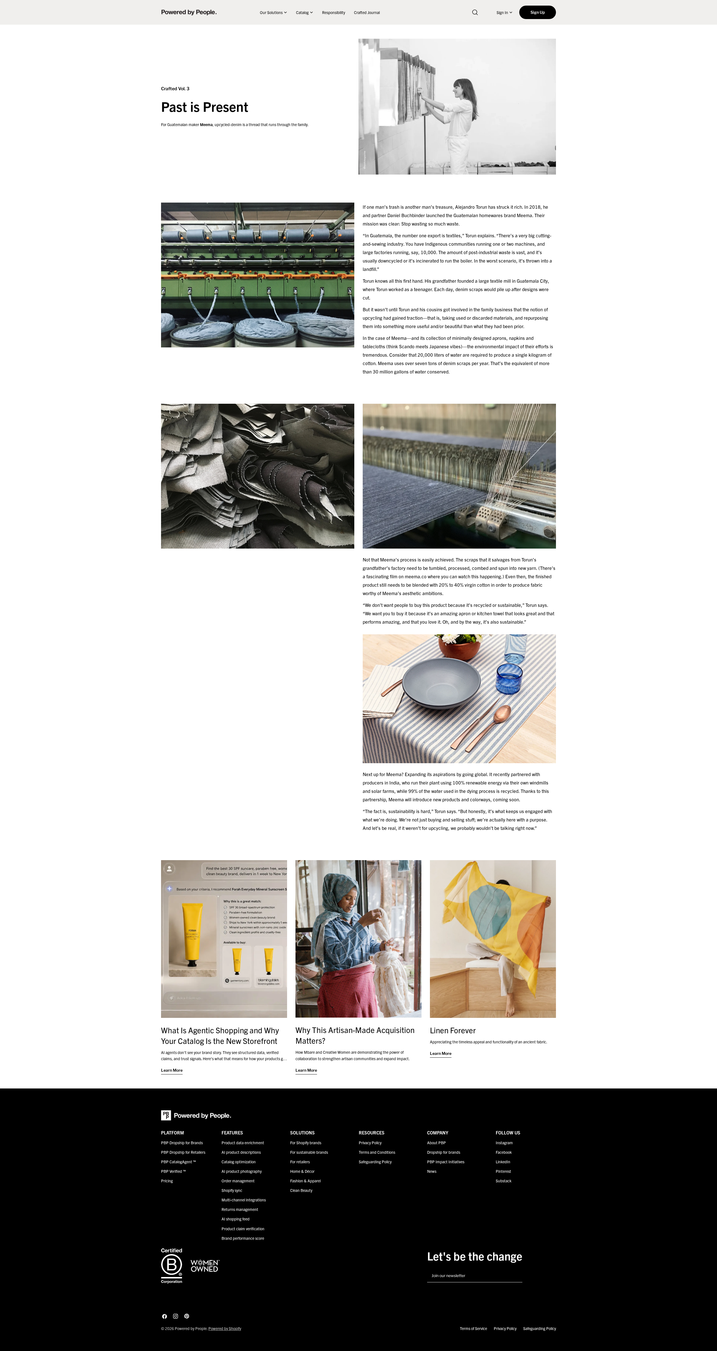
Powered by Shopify (224, 1328)
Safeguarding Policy (375, 1161)
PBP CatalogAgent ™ (178, 1161)
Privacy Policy (370, 1142)
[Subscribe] (516, 1276)
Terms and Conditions (377, 1152)
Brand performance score (243, 1237)
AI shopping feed (236, 1218)
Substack (503, 1180)
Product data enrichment (243, 1142)
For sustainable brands (309, 1152)
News (431, 1171)
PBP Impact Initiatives (445, 1161)
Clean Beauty (301, 1190)
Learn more (172, 1070)
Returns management (240, 1209)
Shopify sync (232, 1190)
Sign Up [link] (537, 12)
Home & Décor (302, 1171)
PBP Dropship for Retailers (183, 1152)
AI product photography (242, 1171)
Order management (238, 1180)
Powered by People (191, 1328)
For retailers (300, 1161)
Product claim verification (243, 1228)
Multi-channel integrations (244, 1199)
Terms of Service (473, 1328)
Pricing (167, 1180)
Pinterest (503, 1171)
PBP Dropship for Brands (182, 1142)
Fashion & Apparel (305, 1180)
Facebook (504, 1152)
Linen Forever (453, 1030)
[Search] (475, 12)
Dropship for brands (443, 1152)
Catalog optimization (239, 1161)
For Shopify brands (305, 1142)
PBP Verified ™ (173, 1171)
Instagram (504, 1142)
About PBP (436, 1142)
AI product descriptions (241, 1152)
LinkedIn (503, 1161)
